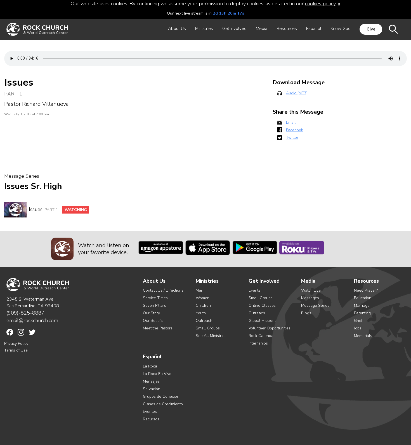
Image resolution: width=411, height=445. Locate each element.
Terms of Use (16, 350)
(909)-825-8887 (25, 313)
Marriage (362, 305)
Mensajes (151, 381)
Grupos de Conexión (161, 396)
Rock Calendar (262, 335)
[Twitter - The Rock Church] (32, 332)
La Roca (150, 366)
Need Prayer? (366, 290)
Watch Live (311, 290)
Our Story (151, 313)
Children (203, 305)
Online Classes (262, 305)
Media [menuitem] (261, 28)
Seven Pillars (154, 305)
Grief (358, 320)
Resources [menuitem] (287, 28)
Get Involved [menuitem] (234, 28)
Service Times (155, 298)
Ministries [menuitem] (204, 28)
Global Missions (263, 320)
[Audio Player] (205, 58)
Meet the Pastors (158, 328)
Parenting (362, 313)
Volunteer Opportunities (269, 328)
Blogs (306, 313)
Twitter (292, 137)
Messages (310, 298)
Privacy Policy (16, 343)
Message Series (315, 305)
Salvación (151, 389)
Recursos (151, 419)
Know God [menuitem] (340, 28)
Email (291, 122)
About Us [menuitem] (177, 28)
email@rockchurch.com (32, 320)
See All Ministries (211, 335)
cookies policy (320, 3)
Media (308, 281)
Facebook (294, 130)
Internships (258, 343)
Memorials (363, 335)
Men (199, 290)
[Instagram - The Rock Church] (21, 332)
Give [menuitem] (371, 29)
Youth (201, 313)
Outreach (204, 320)
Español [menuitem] (313, 28)
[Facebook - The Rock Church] (9, 332)
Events (254, 290)
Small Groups (208, 328)
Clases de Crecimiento (163, 404)
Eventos (150, 411)
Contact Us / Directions (163, 290)
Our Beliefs (153, 320)
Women (202, 298)
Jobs (358, 328)
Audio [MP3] (296, 93)
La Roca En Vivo (157, 373)
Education (362, 298)
